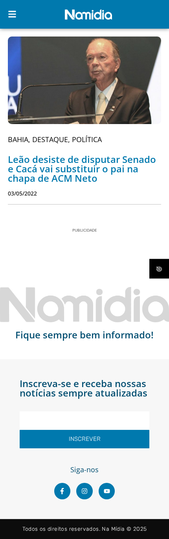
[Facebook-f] (62, 491)
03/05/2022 (22, 193)
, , (55, 139)
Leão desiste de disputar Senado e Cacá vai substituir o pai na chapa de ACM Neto (82, 169)
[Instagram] (84, 491)
